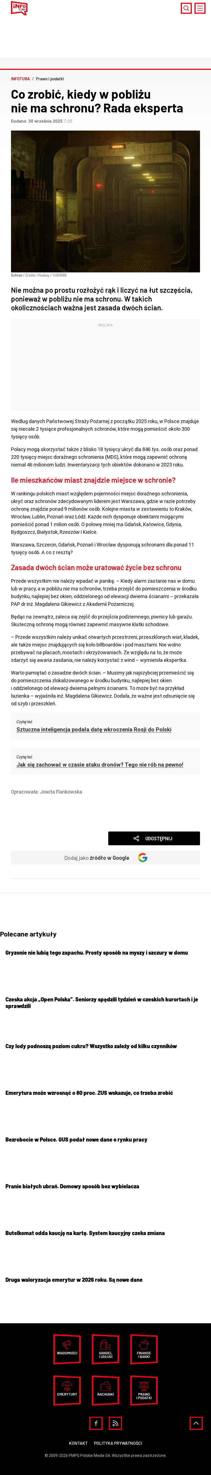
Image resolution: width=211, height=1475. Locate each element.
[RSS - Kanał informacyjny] (115, 1423)
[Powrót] (196, 1423)
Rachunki (105, 1394)
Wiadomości (33, 822)
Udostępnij (158, 838)
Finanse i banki (144, 1355)
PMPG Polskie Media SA (89, 1455)
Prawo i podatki (36, 799)
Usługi (26, 815)
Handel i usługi (35, 807)
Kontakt (78, 1443)
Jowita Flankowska (61, 792)
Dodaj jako (96, 857)
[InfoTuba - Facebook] (95, 1423)
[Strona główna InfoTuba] (19, 8)
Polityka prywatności (118, 1443)
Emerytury (67, 1394)
